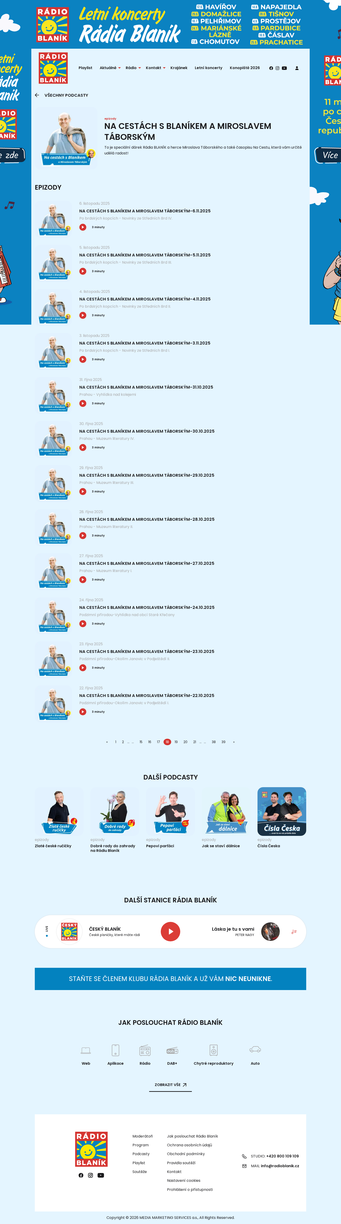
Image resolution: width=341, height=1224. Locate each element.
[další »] (233, 742)
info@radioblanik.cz (280, 1166)
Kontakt (174, 1171)
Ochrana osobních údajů (189, 1145)
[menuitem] (297, 68)
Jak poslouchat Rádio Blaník (192, 1136)
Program (140, 1145)
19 (176, 742)
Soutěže (139, 1171)
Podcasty (141, 1154)
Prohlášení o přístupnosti (190, 1189)
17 (158, 742)
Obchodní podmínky (186, 1154)
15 (141, 742)
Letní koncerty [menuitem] (208, 67)
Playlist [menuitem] (85, 67)
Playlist (138, 1163)
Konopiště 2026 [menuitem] (245, 67)
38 (214, 742)
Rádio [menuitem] (131, 67)
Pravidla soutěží (181, 1163)
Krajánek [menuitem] (178, 67)
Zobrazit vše (167, 1084)
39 (223, 742)
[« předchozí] (108, 742)
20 (185, 742)
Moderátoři (142, 1136)
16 (149, 742)
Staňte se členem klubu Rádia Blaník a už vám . (170, 978)
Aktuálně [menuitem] (108, 67)
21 (194, 742)
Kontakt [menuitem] (153, 67)
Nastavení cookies (183, 1180)
